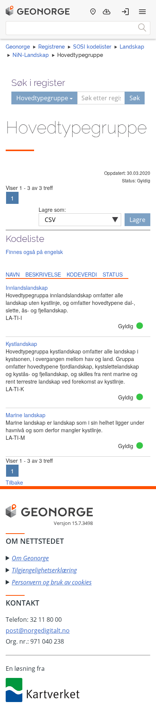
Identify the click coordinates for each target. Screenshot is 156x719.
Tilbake (14, 482)
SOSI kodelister (92, 47)
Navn (13, 274)
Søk (134, 98)
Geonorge (18, 47)
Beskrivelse (43, 274)
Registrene (51, 47)
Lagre (137, 220)
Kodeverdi (82, 274)
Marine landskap (25, 415)
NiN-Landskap (30, 55)
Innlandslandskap (27, 287)
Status (113, 274)
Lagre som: (52, 209)
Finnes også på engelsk (34, 251)
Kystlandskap (21, 343)
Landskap (132, 47)
